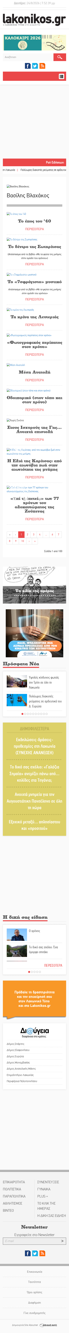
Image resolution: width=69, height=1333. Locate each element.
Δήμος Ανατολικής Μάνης (21, 1068)
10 (22, 541)
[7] (38, 714)
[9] (44, 714)
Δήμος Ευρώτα (15, 1056)
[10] (47, 714)
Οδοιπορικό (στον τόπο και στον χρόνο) (34, 399)
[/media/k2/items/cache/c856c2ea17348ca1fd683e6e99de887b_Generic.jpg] (34, 489)
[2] (25, 714)
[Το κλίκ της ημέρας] (34, 585)
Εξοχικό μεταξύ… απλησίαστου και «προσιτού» (34, 825)
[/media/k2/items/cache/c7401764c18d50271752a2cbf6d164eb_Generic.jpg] (34, 451)
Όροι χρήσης (34, 1292)
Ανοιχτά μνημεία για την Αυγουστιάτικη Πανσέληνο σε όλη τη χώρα (34, 801)
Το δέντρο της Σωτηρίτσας (34, 246)
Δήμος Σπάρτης (15, 1044)
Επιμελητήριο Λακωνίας (20, 1075)
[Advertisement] (34, 122)
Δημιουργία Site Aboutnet (25, 1325)
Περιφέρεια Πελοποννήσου (22, 1081)
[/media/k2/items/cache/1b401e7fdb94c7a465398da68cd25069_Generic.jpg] (28, 390)
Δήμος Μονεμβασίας (18, 1062)
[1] (22, 714)
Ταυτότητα (34, 1282)
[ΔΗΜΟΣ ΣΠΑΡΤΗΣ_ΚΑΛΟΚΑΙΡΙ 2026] (34, 42)
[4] (30, 714)
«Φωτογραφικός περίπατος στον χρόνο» (34, 344)
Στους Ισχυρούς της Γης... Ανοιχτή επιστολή (34, 429)
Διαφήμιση (34, 1302)
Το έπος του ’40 (34, 220)
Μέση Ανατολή (34, 372)
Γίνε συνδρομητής (34, 1313)
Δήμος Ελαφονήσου (18, 1050)
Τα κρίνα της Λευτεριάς (35, 316)
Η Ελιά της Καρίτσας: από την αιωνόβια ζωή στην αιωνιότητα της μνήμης (34, 464)
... (46, 534)
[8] (41, 714)
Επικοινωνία (34, 1271)
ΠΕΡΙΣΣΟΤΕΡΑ (34, 229)
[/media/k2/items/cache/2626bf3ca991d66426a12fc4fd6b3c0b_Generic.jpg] (29, 335)
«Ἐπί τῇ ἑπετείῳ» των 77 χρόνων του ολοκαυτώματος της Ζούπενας (34, 504)
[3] (28, 714)
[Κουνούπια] (34, 633)
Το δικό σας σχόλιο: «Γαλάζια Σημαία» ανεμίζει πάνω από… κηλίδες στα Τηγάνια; (34, 773)
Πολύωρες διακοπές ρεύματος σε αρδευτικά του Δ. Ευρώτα (45, 701)
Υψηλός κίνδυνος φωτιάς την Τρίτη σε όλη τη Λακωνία (44, 682)
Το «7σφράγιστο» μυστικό (34, 281)
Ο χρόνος (34, 931)
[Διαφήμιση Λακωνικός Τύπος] (34, 999)
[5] (33, 714)
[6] (36, 714)
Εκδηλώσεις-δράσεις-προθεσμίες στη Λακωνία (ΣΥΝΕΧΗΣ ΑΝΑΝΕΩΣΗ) (34, 746)
